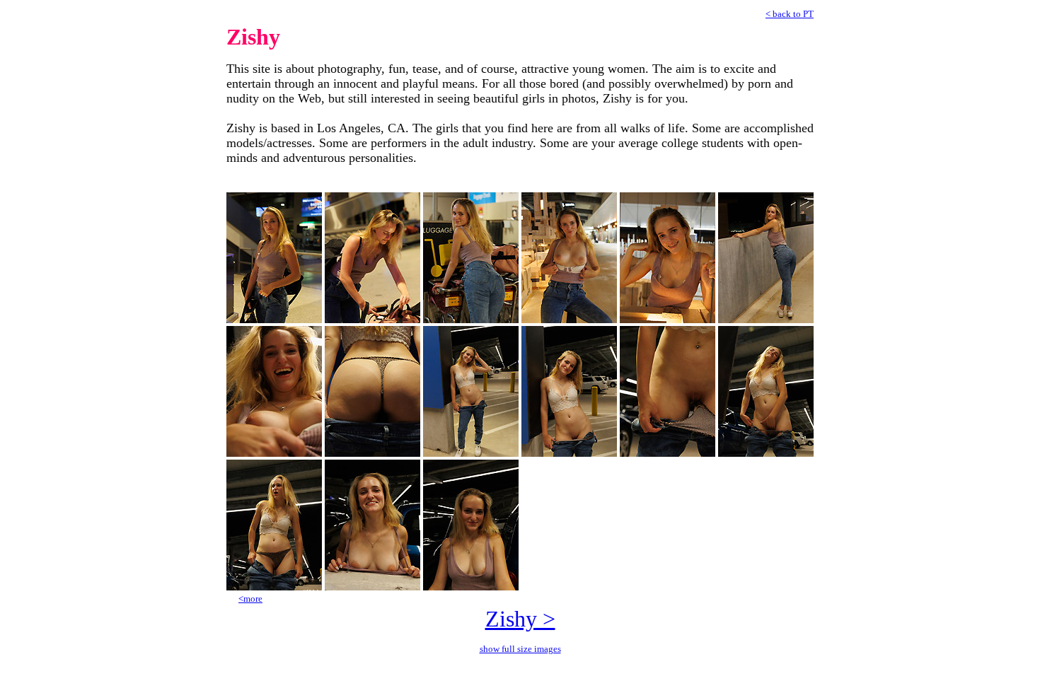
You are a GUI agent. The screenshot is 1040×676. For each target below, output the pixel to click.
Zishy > (520, 618)
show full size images (520, 648)
